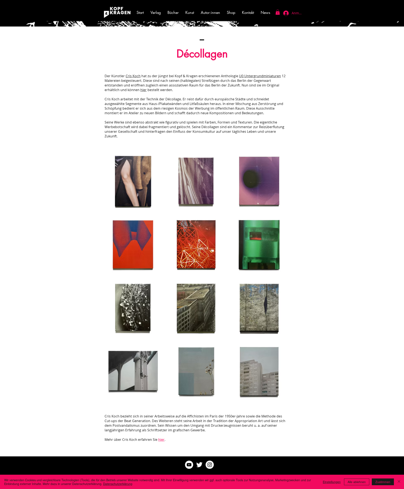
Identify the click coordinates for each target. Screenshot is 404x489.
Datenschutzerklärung (117, 484)
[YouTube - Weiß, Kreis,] (189, 465)
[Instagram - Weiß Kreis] (210, 465)
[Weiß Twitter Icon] (199, 465)
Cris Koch (133, 76)
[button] (189, 12)
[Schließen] (398, 482)
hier (143, 90)
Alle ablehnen (357, 482)
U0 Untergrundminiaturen (260, 76)
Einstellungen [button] (332, 482)
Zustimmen (382, 482)
